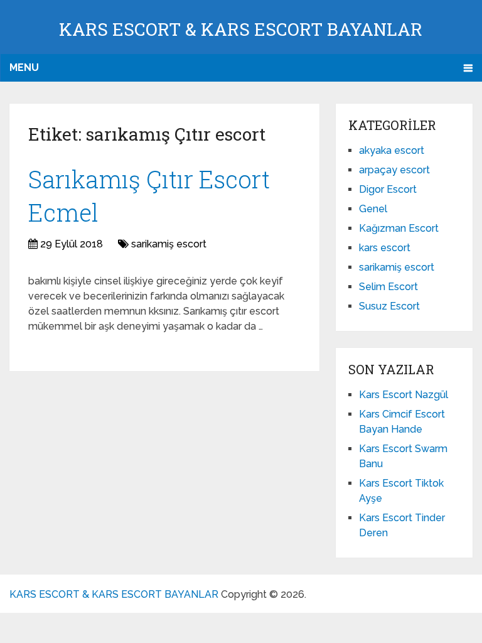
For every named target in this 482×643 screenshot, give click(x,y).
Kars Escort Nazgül (403, 395)
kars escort (384, 248)
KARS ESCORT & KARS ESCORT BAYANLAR (240, 29)
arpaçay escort (394, 170)
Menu (24, 67)
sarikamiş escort (168, 244)
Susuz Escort (389, 306)
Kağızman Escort (399, 228)
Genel (373, 209)
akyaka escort (391, 150)
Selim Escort (388, 287)
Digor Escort (388, 189)
